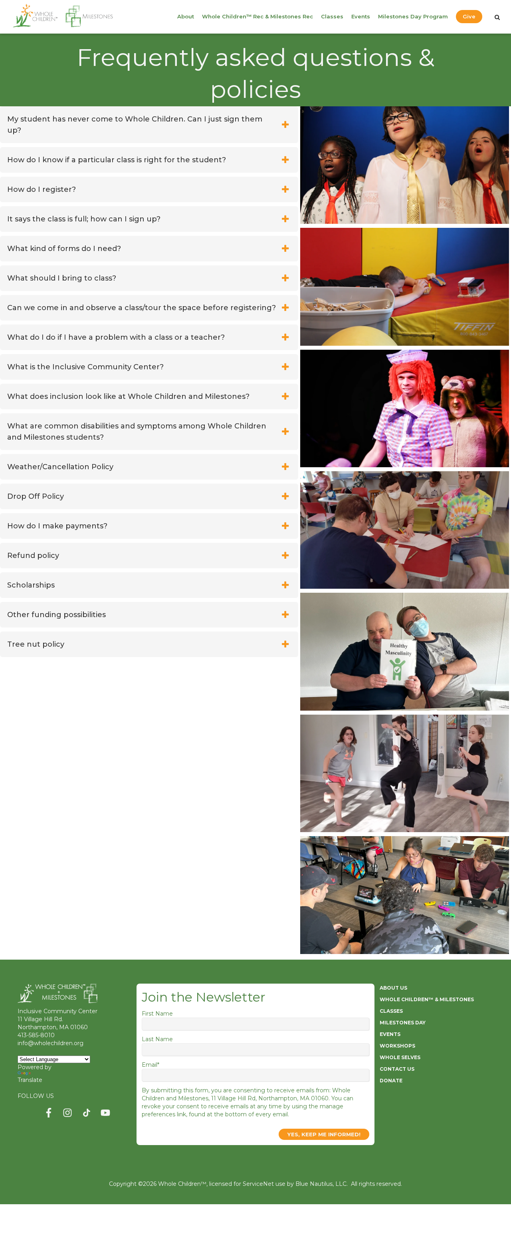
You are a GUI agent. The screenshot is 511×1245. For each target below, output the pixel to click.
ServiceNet (258, 1183)
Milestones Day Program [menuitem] (413, 16)
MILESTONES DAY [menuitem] (403, 1023)
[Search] (497, 17)
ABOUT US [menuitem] (393, 988)
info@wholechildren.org (50, 1043)
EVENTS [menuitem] (390, 1034)
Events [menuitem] (360, 16)
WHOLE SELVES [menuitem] (400, 1057)
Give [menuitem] (469, 16)
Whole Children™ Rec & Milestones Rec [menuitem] (257, 16)
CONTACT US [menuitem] (397, 1069)
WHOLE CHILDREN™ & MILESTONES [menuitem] (427, 999)
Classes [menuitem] (332, 16)
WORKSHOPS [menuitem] (397, 1046)
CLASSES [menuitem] (391, 1011)
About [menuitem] (185, 16)
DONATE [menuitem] (391, 1081)
